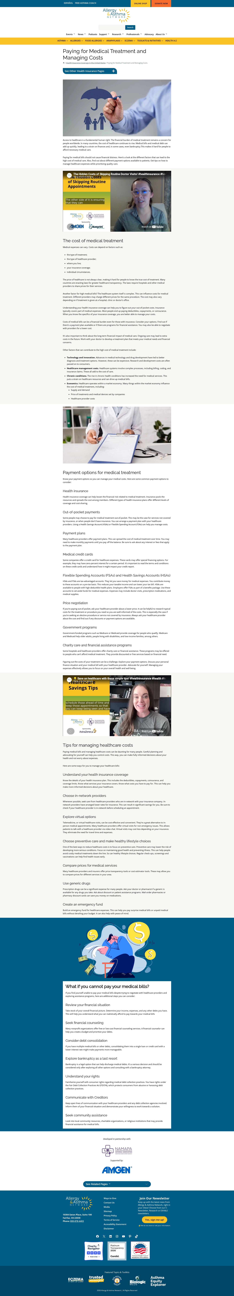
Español (68, 3)
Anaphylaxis (113, 40)
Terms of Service (112, 1220)
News (80, 34)
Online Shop (140, 3)
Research (116, 34)
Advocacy (149, 34)
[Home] (64, 63)
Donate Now (161, 3)
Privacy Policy (110, 1215)
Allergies (75, 40)
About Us (160, 34)
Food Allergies (93, 40)
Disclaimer (109, 1228)
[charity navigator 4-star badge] (93, 1250)
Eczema (129, 40)
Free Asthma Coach (85, 3)
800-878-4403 (77, 1221)
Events (69, 34)
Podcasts (93, 34)
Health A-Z (171, 40)
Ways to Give (110, 1198)
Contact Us (109, 1202)
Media (107, 1207)
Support (103, 34)
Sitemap (108, 1211)
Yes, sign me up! (154, 1219)
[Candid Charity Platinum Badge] (117, 1250)
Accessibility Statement (115, 1224)
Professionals (132, 34)
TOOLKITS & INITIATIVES (149, 40)
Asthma (61, 40)
